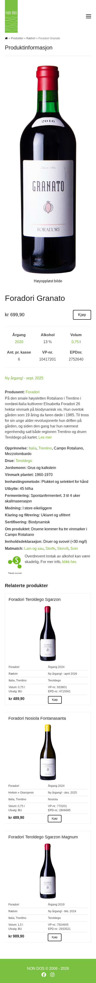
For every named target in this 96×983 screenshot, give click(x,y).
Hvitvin (12, 792)
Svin (74, 548)
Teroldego (24, 461)
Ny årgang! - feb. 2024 (62, 911)
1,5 (20, 924)
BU (20, 691)
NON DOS (36, 968)
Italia (33, 448)
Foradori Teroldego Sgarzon (35, 599)
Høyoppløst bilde (48, 281)
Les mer (45, 437)
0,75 (75, 342)
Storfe (50, 548)
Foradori (33, 392)
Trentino (45, 448)
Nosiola (53, 799)
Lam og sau (34, 548)
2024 (61, 667)
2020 (19, 342)
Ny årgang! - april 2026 (62, 673)
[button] (88, 16)
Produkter (17, 38)
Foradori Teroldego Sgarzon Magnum (43, 837)
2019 (61, 904)
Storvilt (63, 548)
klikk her (69, 562)
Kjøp (82, 315)
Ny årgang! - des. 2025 (62, 792)
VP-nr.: (52, 687)
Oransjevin (27, 792)
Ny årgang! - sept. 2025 (24, 378)
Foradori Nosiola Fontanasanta (37, 718)
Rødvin (30, 38)
